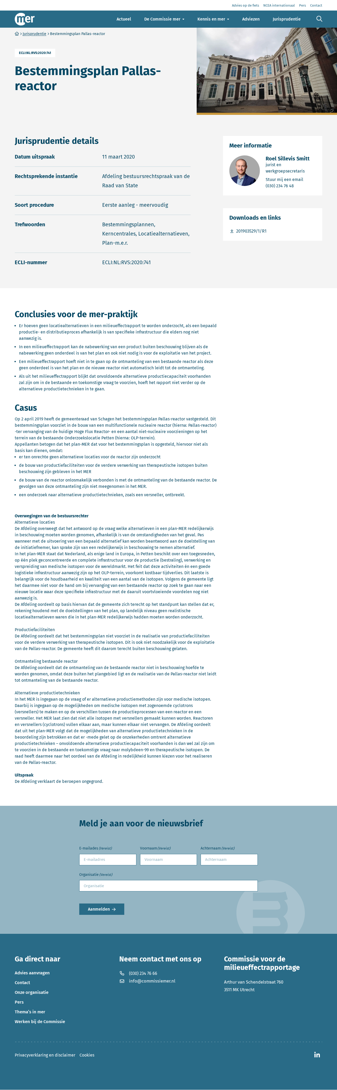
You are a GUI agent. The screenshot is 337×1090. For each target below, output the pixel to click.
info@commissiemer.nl (152, 981)
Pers (19, 1002)
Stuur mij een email (291, 179)
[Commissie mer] (25, 19)
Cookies (87, 1055)
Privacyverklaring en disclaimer (45, 1055)
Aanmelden (99, 909)
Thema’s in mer (30, 1012)
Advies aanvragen (32, 973)
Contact (22, 982)
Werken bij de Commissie (40, 1021)
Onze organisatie (31, 992)
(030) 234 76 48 (291, 185)
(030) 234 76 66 (143, 973)
